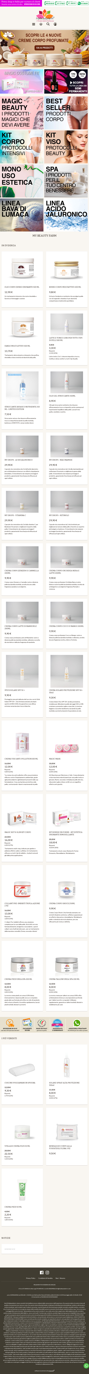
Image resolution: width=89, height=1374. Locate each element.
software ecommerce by (44, 1371)
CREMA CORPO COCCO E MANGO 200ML (66, 626)
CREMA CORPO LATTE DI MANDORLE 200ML (21, 627)
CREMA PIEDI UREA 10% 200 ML (18, 979)
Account (55, 24)
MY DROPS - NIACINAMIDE (60, 460)
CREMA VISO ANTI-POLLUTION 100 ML (21, 759)
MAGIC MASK (54, 759)
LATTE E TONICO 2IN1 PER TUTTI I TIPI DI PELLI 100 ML (65, 339)
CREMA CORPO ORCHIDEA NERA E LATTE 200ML (64, 572)
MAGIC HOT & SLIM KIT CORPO (18, 832)
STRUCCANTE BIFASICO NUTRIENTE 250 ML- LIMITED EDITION (22, 408)
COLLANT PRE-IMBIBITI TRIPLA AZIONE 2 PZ (22, 904)
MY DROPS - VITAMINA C (15, 515)
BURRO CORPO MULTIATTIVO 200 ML (65, 287)
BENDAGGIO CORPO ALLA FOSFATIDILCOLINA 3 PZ (60, 1147)
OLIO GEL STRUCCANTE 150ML (62, 396)
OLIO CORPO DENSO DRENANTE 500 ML (22, 287)
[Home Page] (44, 15)
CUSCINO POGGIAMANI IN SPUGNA (20, 1083)
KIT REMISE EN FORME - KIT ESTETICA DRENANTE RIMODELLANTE (65, 833)
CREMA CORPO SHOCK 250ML (62, 903)
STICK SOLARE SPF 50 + (15, 690)
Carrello (41, 24)
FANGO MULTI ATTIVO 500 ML (17, 346)
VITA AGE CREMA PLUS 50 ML (17, 1146)
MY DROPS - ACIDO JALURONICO (19, 460)
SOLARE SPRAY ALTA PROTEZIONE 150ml (64, 1084)
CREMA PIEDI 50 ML (13, 1207)
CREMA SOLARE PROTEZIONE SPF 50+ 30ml (65, 691)
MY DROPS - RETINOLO (59, 515)
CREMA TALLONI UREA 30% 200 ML (64, 979)
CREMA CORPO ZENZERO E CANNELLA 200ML (22, 572)
